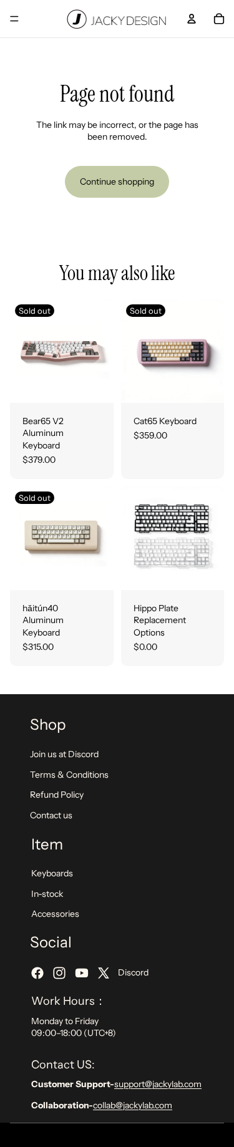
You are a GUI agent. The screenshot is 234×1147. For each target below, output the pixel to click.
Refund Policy (57, 794)
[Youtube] (81, 973)
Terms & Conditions (69, 774)
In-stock (47, 893)
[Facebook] (37, 973)
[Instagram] (59, 973)
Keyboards (52, 873)
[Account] (191, 18)
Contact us (51, 814)
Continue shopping (117, 181)
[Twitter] (103, 973)
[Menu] (14, 18)
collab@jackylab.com (132, 1105)
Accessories (55, 913)
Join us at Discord (64, 754)
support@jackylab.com (158, 1084)
